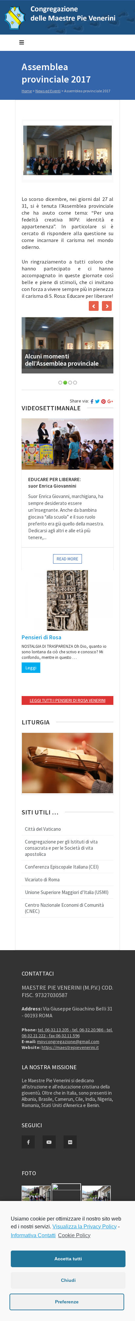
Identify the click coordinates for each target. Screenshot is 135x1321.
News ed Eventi (48, 90)
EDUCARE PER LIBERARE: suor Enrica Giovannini (54, 482)
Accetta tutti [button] (68, 1258)
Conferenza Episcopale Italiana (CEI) (62, 867)
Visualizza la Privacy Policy (84, 1226)
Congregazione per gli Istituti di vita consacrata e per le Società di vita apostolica (61, 848)
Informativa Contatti (33, 1235)
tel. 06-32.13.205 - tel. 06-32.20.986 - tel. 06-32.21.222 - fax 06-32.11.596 (67, 1033)
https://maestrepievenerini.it (70, 1047)
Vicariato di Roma (42, 879)
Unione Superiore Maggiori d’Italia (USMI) (66, 892)
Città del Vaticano (43, 829)
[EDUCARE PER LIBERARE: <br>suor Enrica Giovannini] (67, 444)
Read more (67, 559)
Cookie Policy (74, 1235)
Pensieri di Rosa (41, 637)
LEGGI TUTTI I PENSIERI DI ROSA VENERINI (68, 700)
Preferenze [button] (67, 1301)
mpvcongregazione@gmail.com (68, 1041)
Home (27, 90)
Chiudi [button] (68, 1280)
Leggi (31, 668)
